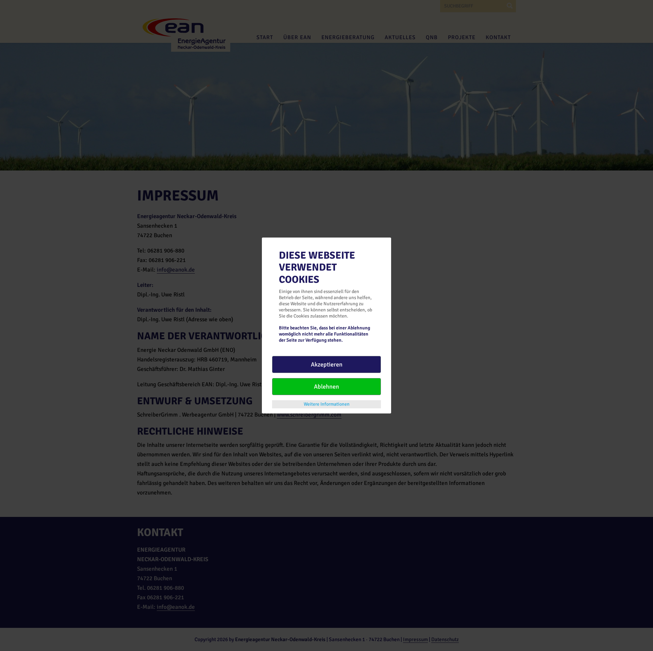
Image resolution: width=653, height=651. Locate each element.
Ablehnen (326, 386)
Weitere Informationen (327, 404)
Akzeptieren (326, 364)
